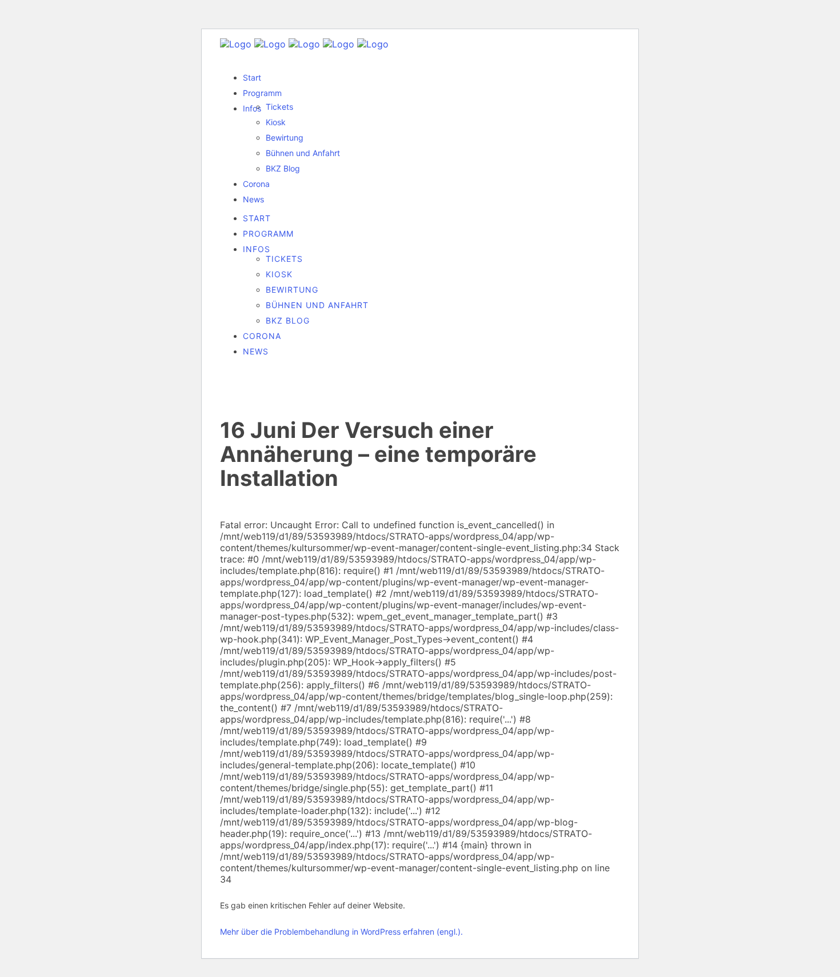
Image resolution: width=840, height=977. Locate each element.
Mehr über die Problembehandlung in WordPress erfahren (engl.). (341, 931)
